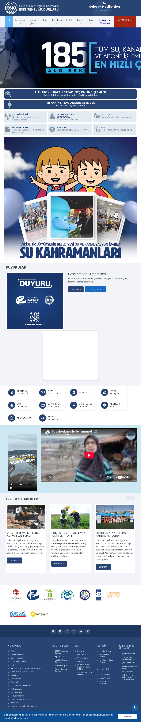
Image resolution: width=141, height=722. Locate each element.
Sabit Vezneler (105, 674)
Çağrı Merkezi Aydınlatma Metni (128, 658)
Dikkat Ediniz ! (82, 661)
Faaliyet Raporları (17, 696)
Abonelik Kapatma (62, 665)
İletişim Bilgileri (105, 651)
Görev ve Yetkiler (21, 26)
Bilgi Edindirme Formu (105, 655)
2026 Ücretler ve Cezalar (61, 652)
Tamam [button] (127, 716)
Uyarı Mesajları (83, 658)
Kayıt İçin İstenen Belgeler (61, 661)
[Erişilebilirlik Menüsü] (135, 707)
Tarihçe (13, 651)
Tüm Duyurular (94, 289)
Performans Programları (20, 699)
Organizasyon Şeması (19, 661)
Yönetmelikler (16, 679)
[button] (29, 718)
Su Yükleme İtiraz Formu (106, 661)
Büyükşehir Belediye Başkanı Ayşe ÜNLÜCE (27, 668)
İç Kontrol (14, 675)
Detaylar (75, 289)
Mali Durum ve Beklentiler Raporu (24, 706)
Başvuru (80, 651)
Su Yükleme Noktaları (104, 682)
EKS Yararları (82, 654)
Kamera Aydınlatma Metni (129, 667)
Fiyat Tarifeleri (60, 656)
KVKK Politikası (127, 672)
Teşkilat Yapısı (16, 689)
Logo (13, 665)
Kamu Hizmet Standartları (20, 685)
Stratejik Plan (16, 703)
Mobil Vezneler (105, 678)
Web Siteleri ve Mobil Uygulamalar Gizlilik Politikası (129, 677)
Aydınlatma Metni (128, 654)
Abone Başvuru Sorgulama (61, 670)
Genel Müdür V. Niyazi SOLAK (22, 672)
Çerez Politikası (128, 663)
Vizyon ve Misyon (17, 654)
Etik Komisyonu (16, 692)
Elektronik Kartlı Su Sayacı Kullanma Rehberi (84, 667)
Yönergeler (15, 682)
